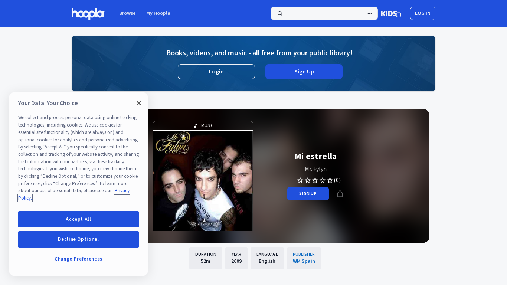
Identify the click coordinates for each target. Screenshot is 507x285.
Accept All (78, 219)
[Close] (139, 103)
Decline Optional (78, 239)
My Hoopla (158, 13)
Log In (423, 13)
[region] (78, 184)
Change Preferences (78, 259)
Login (216, 72)
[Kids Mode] (391, 13)
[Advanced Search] (370, 13)
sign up (308, 193)
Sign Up (304, 72)
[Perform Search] (324, 13)
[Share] (340, 193)
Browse (127, 13)
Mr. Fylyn (316, 169)
